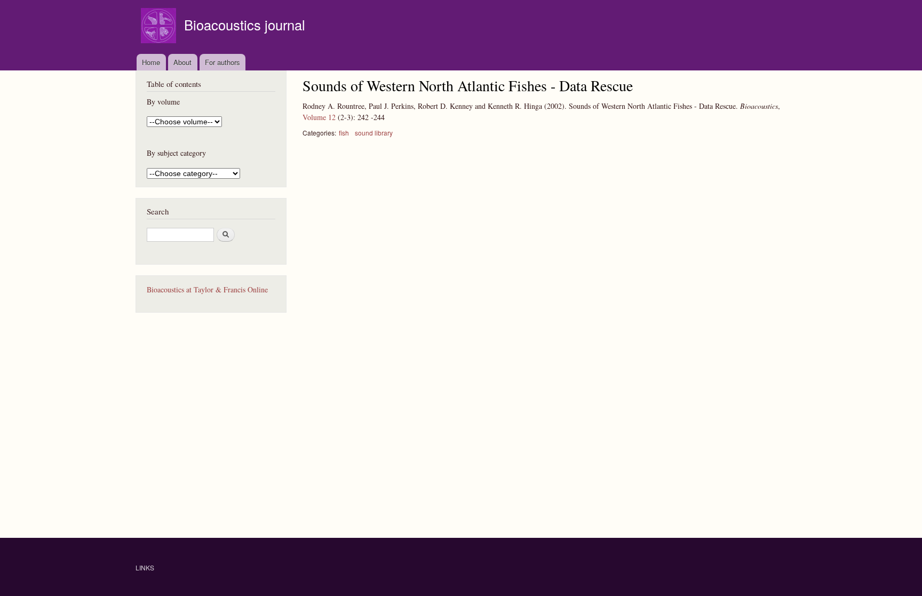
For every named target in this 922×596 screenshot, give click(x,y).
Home (151, 62)
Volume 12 (319, 117)
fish (344, 132)
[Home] (160, 27)
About (182, 62)
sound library (374, 132)
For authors (222, 62)
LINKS (145, 567)
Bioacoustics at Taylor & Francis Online (207, 289)
